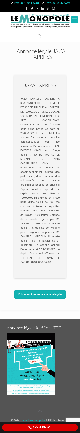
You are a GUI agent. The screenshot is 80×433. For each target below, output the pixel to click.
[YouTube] (37, 8)
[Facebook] (27, 8)
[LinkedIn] (43, 8)
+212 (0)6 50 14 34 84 (26, 3)
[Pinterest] (48, 8)
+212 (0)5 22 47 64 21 (57, 3)
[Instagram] (53, 8)
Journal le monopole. (32, 420)
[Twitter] (32, 8)
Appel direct (42, 427)
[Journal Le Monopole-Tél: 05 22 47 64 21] (40, 21)
